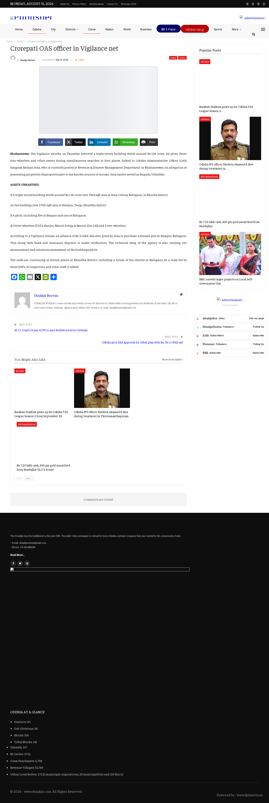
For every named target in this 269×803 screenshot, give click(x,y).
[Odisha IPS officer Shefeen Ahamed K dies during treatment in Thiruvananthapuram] (102, 388)
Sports (218, 29)
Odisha (36, 29)
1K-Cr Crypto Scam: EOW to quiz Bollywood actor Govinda (50, 330)
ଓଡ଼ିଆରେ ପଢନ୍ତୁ (195, 29)
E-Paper (171, 29)
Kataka (20, 370)
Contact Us (112, 3)
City (53, 29)
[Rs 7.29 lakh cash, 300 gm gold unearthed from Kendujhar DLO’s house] (45, 441)
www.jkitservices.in (251, 795)
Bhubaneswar (26, 424)
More (235, 29)
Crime (92, 29)
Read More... (17, 554)
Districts (71, 29)
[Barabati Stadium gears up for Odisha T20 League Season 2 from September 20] (42, 388)
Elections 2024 (128, 3)
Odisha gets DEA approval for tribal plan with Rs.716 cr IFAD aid (142, 342)
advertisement (96, 3)
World (127, 29)
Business (146, 29)
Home (19, 29)
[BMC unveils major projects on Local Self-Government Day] (230, 253)
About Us (64, 3)
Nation (110, 29)
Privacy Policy (79, 3)
